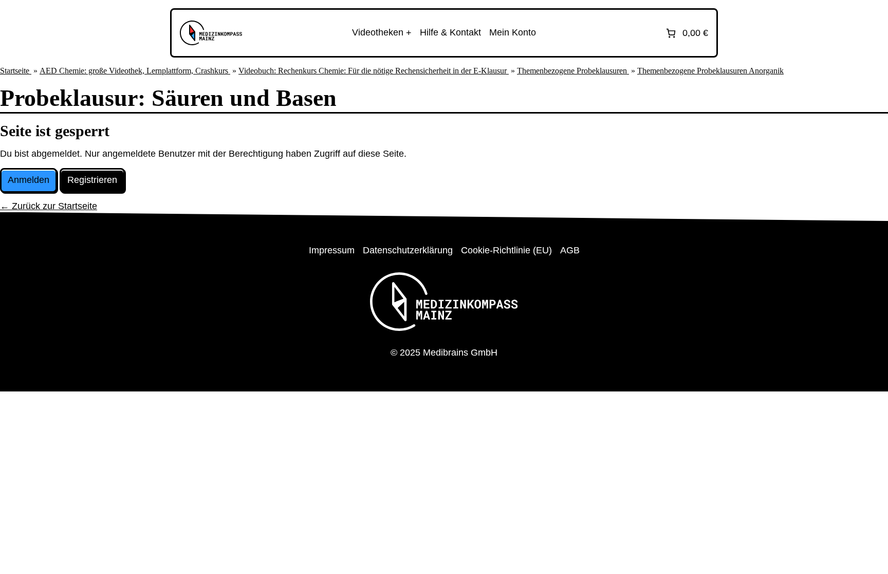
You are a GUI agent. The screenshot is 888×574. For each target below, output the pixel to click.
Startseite (15, 70)
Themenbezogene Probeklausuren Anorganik (710, 70)
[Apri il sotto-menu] (382, 33)
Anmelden (28, 180)
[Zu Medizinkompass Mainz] (211, 33)
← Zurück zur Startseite (48, 206)
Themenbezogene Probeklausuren (573, 70)
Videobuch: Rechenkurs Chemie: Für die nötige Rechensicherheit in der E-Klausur (373, 70)
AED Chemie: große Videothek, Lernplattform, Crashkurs (135, 70)
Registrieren (92, 180)
